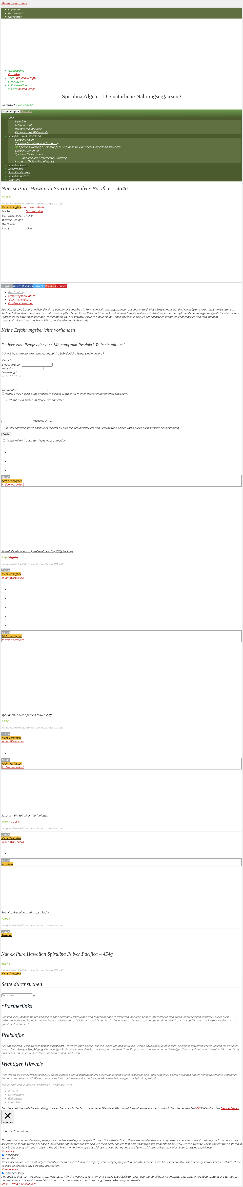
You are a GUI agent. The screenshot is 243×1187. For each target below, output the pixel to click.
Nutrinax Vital (34, 211)
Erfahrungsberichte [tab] (21, 296)
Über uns (14, 179)
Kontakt (13, 1091)
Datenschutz (16, 13)
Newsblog (21, 121)
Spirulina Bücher (18, 176)
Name (6, 360)
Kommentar (9, 390)
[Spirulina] (39, 58)
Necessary (11, 1155)
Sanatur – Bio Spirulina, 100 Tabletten (24, 815)
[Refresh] (26, 408)
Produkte (14, 74)
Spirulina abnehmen (27, 150)
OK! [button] (198, 1108)
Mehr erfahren (230, 1108)
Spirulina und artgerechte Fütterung (44, 158)
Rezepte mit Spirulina (28, 129)
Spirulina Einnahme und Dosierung (37, 143)
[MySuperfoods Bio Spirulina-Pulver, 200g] (23, 711)
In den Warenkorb (32, 207)
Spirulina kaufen (18, 165)
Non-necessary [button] (10, 1169)
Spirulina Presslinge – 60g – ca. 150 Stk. (25, 912)
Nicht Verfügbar (11, 207)
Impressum (15, 9)
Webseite (7, 368)
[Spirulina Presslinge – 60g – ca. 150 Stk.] (23, 909)
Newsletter (14, 17)
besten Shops (26, 89)
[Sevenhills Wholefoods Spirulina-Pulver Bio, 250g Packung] (23, 547)
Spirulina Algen (24, 139)
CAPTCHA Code (42, 421)
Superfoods (15, 169)
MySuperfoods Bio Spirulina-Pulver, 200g (26, 715)
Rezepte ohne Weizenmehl (31, 132)
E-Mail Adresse (11, 364)
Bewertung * (9, 372)
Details (6, 477)
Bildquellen (15, 1098)
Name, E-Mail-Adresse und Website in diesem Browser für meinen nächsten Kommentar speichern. (66, 394)
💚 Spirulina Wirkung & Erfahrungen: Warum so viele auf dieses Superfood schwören (68, 147)
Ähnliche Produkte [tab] (19, 299)
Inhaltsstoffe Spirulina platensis (34, 161)
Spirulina (26, 111)
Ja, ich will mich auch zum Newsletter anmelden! (35, 400)
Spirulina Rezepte (25, 78)
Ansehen (7, 864)
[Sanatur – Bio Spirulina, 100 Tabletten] (23, 812)
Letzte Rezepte (24, 125)
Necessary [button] (7, 1151)
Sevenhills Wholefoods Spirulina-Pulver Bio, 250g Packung (37, 551)
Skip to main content (14, 3)
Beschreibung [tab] (16, 292)
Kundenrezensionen (20, 303)
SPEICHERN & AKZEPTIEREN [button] (18, 1184)
